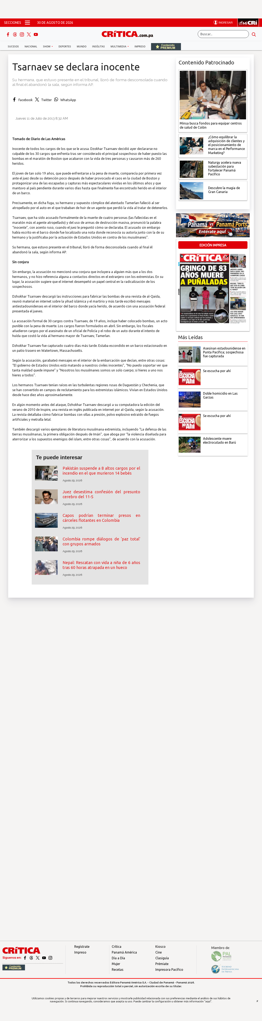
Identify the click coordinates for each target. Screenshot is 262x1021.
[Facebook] (8, 34)
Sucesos (13, 46)
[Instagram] (22, 34)
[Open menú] (27, 22)
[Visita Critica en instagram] (50, 957)
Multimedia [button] (119, 46)
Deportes (65, 46)
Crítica (116, 946)
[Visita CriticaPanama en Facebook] (25, 957)
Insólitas (98, 46)
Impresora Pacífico (169, 969)
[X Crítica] (29, 34)
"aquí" (207, 1001)
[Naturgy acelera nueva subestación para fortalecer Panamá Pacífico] (191, 169)
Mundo (81, 46)
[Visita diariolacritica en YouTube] (44, 957)
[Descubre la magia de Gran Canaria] (191, 190)
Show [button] (47, 46)
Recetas (117, 969)
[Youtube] (36, 34)
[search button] (254, 34)
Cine (158, 952)
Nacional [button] (31, 46)
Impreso (139, 46)
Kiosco (160, 946)
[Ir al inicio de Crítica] (129, 33)
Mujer (116, 964)
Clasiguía (162, 958)
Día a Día (118, 958)
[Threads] (15, 34)
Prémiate (161, 964)
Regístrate (81, 946)
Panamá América (124, 952)
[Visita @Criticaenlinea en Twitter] (31, 957)
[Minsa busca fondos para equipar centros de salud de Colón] (213, 95)
